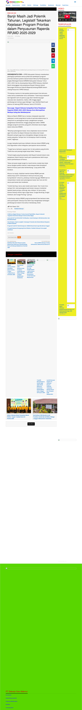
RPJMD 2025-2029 (11, 13)
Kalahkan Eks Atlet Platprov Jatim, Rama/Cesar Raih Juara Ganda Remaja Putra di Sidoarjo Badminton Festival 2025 (17, 244)
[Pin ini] (53, 55)
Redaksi (8, 704)
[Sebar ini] (53, 45)
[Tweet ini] (53, 50)
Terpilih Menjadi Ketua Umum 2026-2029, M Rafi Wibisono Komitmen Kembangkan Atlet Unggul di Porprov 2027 (41, 386)
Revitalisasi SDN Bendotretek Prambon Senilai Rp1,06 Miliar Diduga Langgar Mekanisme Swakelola (20, 271)
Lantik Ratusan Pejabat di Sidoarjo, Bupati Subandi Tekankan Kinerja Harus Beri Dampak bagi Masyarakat (51, 387)
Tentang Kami (9, 707)
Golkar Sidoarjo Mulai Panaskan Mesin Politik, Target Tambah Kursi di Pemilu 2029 (11, 269)
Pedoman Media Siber (11, 701)
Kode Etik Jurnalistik (11, 698)
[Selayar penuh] (74, 20)
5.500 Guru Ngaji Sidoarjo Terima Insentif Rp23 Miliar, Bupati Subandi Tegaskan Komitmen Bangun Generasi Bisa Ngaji (25, 214)
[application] (67, 16)
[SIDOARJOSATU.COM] (15, 2)
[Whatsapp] (53, 66)
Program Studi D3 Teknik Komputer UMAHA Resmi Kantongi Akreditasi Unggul (28, 226)
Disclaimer (8, 695)
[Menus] (75, 2)
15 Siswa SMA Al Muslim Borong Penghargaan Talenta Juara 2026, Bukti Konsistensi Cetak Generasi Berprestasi (31, 271)
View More (31, 424)
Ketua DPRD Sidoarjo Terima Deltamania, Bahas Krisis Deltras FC (40, 243)
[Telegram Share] (53, 61)
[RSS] (19, 237)
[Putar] (60, 20)
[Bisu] (72, 20)
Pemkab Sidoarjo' (19, 208)
